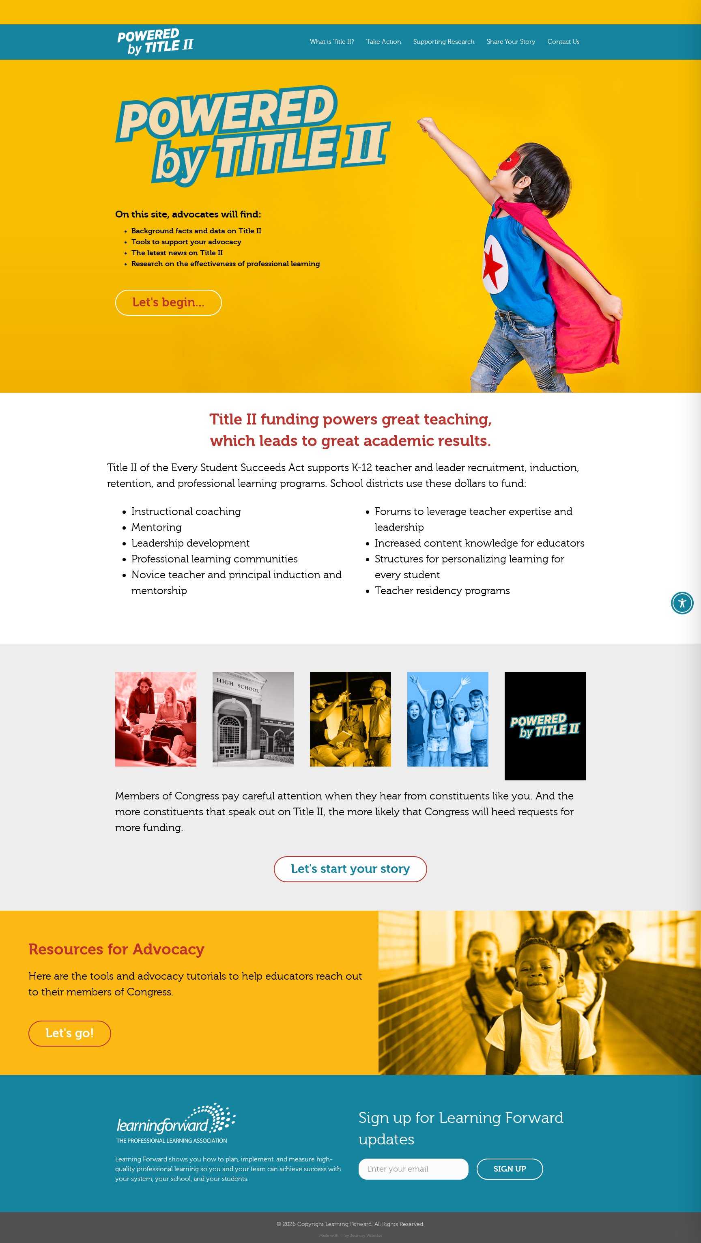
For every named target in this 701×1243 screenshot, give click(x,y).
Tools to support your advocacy (186, 242)
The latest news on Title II (177, 253)
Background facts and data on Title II (196, 231)
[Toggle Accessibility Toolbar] (682, 603)
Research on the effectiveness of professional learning (225, 264)
